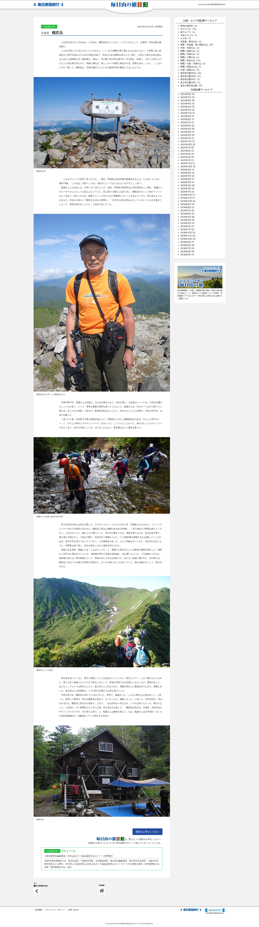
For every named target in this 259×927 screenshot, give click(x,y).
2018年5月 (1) (187, 254)
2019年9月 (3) (187, 204)
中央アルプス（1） (189, 35)
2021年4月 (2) (187, 154)
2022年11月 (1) (187, 113)
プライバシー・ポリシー (55, 910)
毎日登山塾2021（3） (190, 79)
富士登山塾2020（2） (190, 82)
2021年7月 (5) (187, 147)
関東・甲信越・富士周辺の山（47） (197, 44)
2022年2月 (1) (187, 138)
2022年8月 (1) (187, 119)
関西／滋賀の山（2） (190, 51)
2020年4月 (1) (187, 182)
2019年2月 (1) (187, 226)
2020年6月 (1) (187, 179)
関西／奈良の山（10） (191, 60)
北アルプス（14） (189, 29)
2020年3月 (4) (187, 185)
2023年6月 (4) (187, 100)
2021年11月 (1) (187, 141)
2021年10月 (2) (187, 144)
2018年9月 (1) (187, 242)
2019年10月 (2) (187, 201)
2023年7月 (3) (187, 97)
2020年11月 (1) (187, 163)
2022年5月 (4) (187, 128)
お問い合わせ (73, 910)
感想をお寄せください (147, 831)
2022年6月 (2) (187, 125)
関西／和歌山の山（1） (191, 66)
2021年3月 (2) (187, 157)
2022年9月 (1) (187, 116)
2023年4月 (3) (187, 106)
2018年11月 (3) (187, 235)
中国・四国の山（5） (190, 69)
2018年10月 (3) (187, 239)
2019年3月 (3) (187, 223)
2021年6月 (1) (187, 150)
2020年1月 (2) (187, 191)
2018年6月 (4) (187, 251)
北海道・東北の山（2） (191, 41)
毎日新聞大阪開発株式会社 (215, 913)
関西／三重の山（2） (190, 57)
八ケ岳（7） (186, 38)
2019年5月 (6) (187, 216)
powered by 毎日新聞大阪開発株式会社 (211, 4)
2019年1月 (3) (187, 229)
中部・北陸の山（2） (190, 47)
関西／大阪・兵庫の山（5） (193, 63)
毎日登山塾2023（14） (191, 73)
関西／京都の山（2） (190, 54)
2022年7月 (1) (187, 122)
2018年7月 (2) (187, 248)
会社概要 (38, 910)
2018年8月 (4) (187, 245)
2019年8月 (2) (187, 207)
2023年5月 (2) (187, 103)
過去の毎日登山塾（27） (192, 85)
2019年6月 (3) (187, 213)
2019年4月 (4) (187, 220)
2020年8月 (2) (187, 172)
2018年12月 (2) (187, 232)
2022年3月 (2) (187, 135)
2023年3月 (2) (187, 109)
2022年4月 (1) (187, 132)
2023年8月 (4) (187, 94)
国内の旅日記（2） (189, 25)
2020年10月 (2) (187, 166)
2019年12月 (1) (187, 194)
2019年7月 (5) (187, 210)
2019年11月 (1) (187, 198)
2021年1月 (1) (187, 160)
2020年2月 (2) (187, 188)
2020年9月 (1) (187, 169)
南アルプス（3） (188, 32)
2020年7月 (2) (187, 176)
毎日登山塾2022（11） (191, 76)
